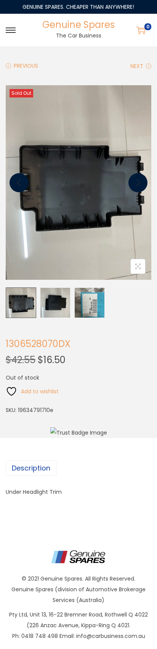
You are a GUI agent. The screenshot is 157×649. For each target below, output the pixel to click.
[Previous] (19, 182)
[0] (141, 30)
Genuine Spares (78, 24)
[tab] (78, 468)
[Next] (137, 182)
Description (31, 468)
